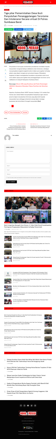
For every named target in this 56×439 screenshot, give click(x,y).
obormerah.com (25, 420)
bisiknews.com (31, 420)
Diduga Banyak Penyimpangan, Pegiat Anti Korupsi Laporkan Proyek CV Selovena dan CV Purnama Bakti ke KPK (32, 258)
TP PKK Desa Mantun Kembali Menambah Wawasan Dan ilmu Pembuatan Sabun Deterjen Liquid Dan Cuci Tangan (30, 300)
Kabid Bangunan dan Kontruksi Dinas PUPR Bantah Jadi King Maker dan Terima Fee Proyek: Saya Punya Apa (31, 244)
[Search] (50, 2)
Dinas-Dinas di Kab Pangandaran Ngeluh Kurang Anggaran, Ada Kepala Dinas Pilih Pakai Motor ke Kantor (27, 392)
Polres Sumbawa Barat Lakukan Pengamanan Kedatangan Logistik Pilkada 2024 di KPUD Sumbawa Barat (16, 127)
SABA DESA (7, 222)
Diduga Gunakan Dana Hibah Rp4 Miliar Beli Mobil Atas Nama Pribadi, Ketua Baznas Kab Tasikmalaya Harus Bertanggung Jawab (29, 360)
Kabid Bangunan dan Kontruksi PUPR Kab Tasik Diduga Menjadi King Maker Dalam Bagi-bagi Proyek (31, 251)
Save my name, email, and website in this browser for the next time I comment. (24, 177)
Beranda (5, 6)
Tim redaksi (10, 25)
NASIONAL (7, 9)
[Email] (5, 80)
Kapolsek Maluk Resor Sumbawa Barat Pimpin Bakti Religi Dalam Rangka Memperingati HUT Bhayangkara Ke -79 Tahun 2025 (32, 280)
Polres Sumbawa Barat (15, 112)
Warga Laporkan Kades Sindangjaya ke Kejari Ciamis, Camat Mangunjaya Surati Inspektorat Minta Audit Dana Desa (26, 376)
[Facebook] (5, 73)
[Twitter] (5, 77)
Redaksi (36, 431)
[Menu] (6, 2)
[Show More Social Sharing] (35, 29)
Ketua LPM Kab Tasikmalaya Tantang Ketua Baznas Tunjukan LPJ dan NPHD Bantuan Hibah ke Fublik (29, 368)
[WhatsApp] (5, 70)
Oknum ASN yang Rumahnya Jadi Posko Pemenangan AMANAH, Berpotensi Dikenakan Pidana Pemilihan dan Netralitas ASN (28, 86)
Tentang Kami (21, 431)
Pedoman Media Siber (29, 431)
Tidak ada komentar (28, 25)
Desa (6, 112)
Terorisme (25, 112)
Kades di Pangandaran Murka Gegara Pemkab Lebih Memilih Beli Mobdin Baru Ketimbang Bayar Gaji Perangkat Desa (28, 384)
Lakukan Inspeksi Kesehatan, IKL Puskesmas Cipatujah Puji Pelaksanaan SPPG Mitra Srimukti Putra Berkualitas (32, 293)
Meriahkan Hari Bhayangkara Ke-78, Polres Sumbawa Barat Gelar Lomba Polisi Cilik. (31, 286)
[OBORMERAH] (28, 2)
